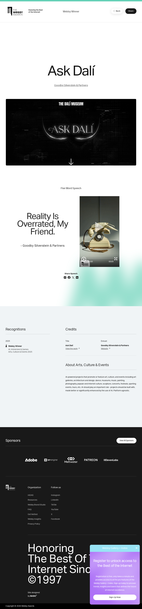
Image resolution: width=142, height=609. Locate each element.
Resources (32, 500)
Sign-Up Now (115, 597)
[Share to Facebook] (69, 277)
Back (118, 11)
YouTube (54, 510)
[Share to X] (73, 277)
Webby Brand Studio (36, 505)
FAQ (29, 510)
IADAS (30, 495)
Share (131, 11)
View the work (71, 349)
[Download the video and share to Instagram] (65, 277)
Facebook (55, 519)
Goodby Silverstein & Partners (71, 85)
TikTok (53, 505)
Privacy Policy (34, 524)
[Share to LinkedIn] (77, 277)
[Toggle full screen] (116, 259)
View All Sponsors (126, 441)
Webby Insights (34, 519)
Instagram (55, 495)
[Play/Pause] (84, 259)
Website (104, 349)
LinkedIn (55, 500)
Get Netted (32, 514)
